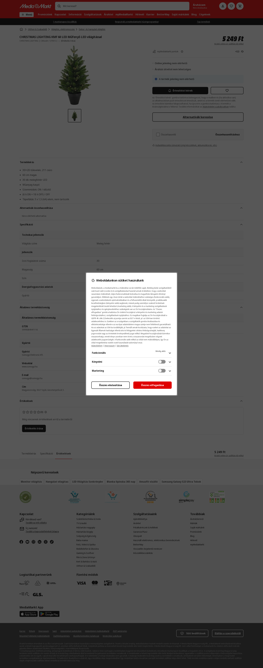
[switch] (162, 362)
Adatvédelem (96, 345)
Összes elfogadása (152, 385)
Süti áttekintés (122, 345)
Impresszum (109, 345)
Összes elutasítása (110, 385)
